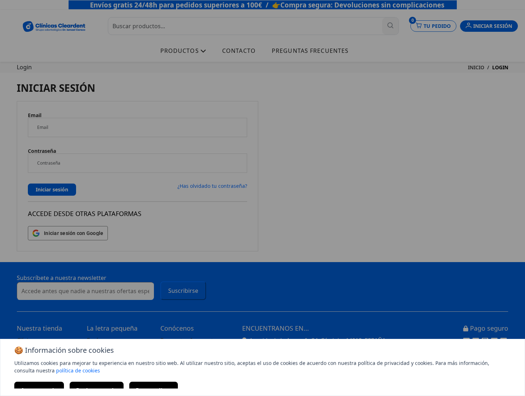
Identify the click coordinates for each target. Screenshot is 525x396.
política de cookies (78, 370)
